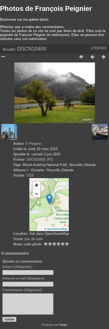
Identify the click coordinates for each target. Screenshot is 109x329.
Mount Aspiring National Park (45, 165)
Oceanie (37, 170)
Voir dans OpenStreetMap (49, 234)
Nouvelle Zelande (60, 170)
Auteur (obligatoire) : (17, 267)
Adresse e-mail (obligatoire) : (24, 278)
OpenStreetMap (57, 229)
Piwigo (63, 324)
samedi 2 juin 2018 (45, 154)
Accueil (8, 49)
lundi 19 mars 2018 (42, 149)
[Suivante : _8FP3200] (103, 57)
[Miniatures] (81, 57)
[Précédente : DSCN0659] (92, 57)
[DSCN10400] (49, 199)
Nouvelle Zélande (82, 165)
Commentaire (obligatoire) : (23, 290)
